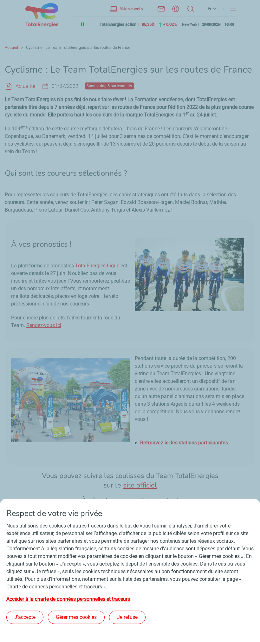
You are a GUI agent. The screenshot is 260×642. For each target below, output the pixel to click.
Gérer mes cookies (76, 617)
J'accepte (25, 617)
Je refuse (127, 617)
